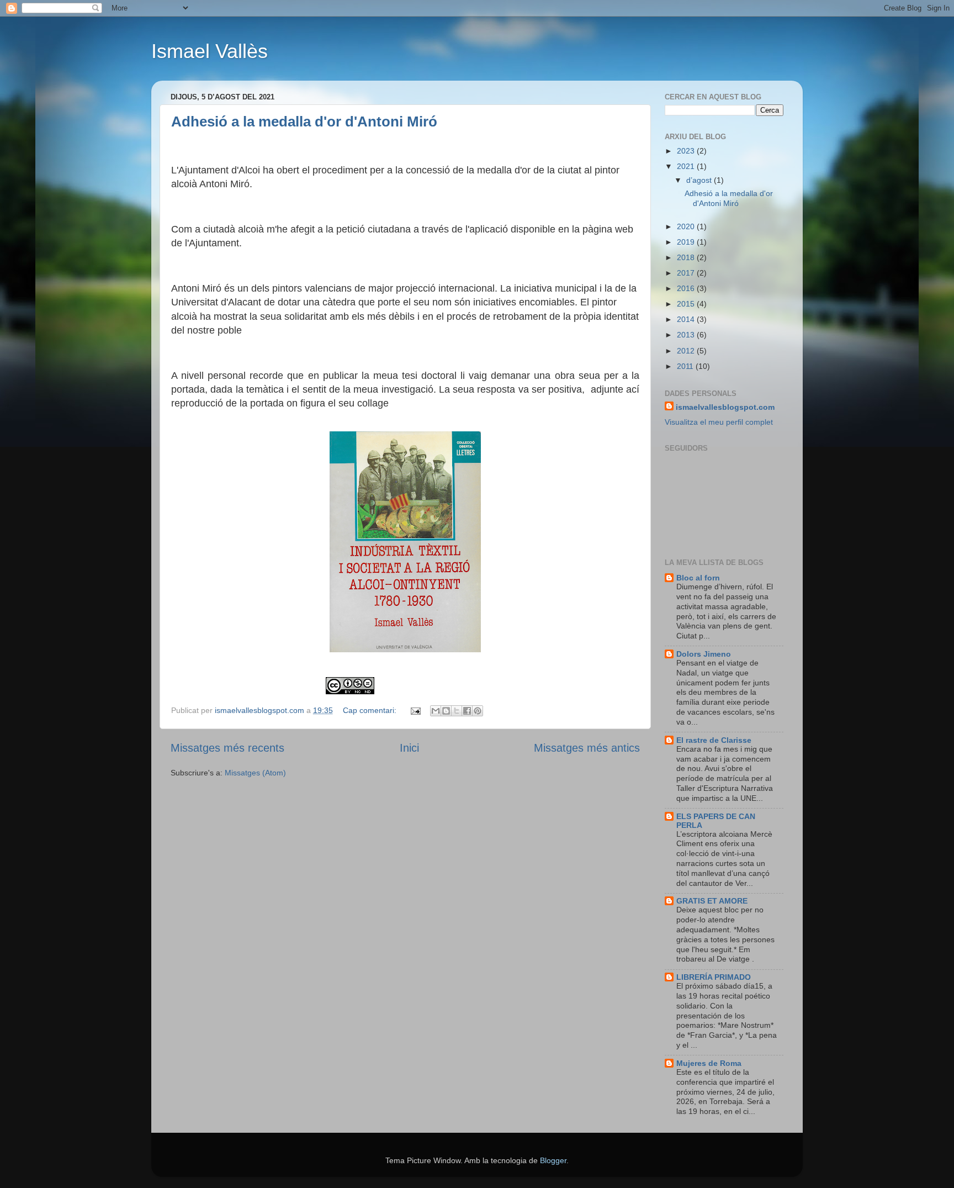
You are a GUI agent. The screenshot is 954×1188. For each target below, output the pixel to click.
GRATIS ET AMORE (712, 900)
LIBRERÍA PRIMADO (713, 977)
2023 (687, 150)
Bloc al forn (698, 577)
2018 (687, 257)
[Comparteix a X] (456, 710)
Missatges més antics (587, 748)
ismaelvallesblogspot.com (725, 407)
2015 (687, 303)
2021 (687, 166)
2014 (687, 319)
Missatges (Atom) (255, 772)
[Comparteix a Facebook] (467, 710)
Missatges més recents (227, 748)
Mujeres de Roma (708, 1063)
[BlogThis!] (446, 710)
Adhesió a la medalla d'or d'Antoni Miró (304, 121)
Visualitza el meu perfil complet (719, 422)
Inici (409, 748)
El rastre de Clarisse (713, 740)
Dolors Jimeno (703, 654)
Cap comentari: (371, 710)
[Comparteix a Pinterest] (477, 710)
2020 (687, 226)
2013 (687, 334)
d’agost (700, 180)
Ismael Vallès (209, 51)
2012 (687, 350)
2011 (686, 366)
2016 (687, 288)
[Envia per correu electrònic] (435, 710)
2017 (687, 272)
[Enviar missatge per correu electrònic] (415, 710)
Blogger (553, 1160)
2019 (687, 241)
